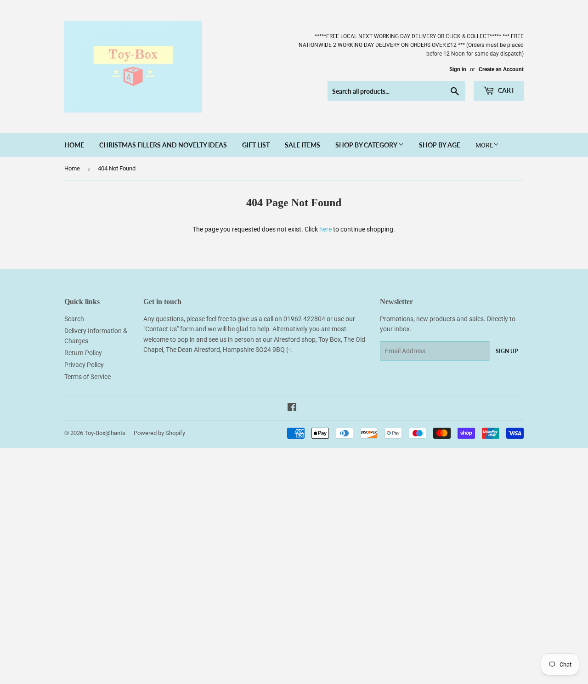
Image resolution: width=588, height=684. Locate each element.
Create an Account (501, 69)
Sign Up (507, 351)
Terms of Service (87, 376)
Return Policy (83, 352)
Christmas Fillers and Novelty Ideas (163, 145)
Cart (505, 90)
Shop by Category (366, 145)
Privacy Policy (84, 364)
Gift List (256, 145)
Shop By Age (439, 145)
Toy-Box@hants (105, 433)
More (484, 145)
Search (74, 318)
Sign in (457, 69)
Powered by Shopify (159, 433)
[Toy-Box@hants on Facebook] (292, 408)
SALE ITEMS (302, 145)
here (325, 229)
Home (74, 145)
